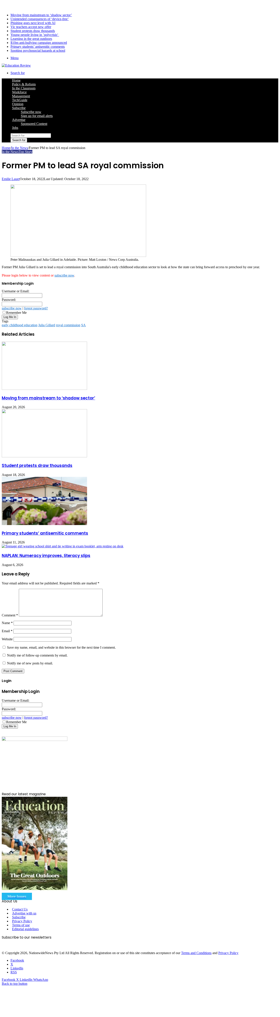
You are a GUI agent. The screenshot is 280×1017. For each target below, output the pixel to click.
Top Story (25, 152)
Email (7, 631)
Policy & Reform (24, 84)
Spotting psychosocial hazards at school (37, 50)
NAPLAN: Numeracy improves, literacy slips (46, 556)
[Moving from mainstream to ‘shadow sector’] (44, 388)
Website (7, 639)
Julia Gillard (46, 325)
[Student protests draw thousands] (44, 456)
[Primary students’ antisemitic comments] (44, 524)
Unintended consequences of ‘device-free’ (39, 19)
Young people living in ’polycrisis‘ (34, 35)
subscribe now (64, 275)
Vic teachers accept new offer (30, 27)
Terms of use (21, 925)
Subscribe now (31, 112)
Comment (10, 615)
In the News (19, 148)
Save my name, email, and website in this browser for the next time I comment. (61, 647)
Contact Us (20, 909)
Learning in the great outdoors (31, 39)
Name (7, 623)
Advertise (18, 120)
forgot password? (36, 308)
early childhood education (19, 325)
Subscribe (19, 108)
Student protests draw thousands (32, 31)
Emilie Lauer (11, 179)
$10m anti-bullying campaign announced (38, 42)
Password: (9, 300)
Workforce (19, 92)
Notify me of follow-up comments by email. (37, 655)
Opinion (17, 104)
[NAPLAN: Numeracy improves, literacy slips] (62, 546)
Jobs (15, 128)
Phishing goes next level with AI (32, 23)
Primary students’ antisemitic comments (37, 46)
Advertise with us (24, 913)
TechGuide (19, 100)
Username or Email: (15, 291)
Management (21, 96)
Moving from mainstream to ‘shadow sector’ (41, 15)
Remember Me (16, 312)
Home (6, 148)
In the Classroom (23, 88)
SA (83, 325)
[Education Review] (16, 65)
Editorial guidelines (25, 929)
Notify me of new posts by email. (30, 663)
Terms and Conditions (196, 953)
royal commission (68, 325)
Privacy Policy (22, 921)
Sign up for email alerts (37, 116)
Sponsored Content (34, 124)
